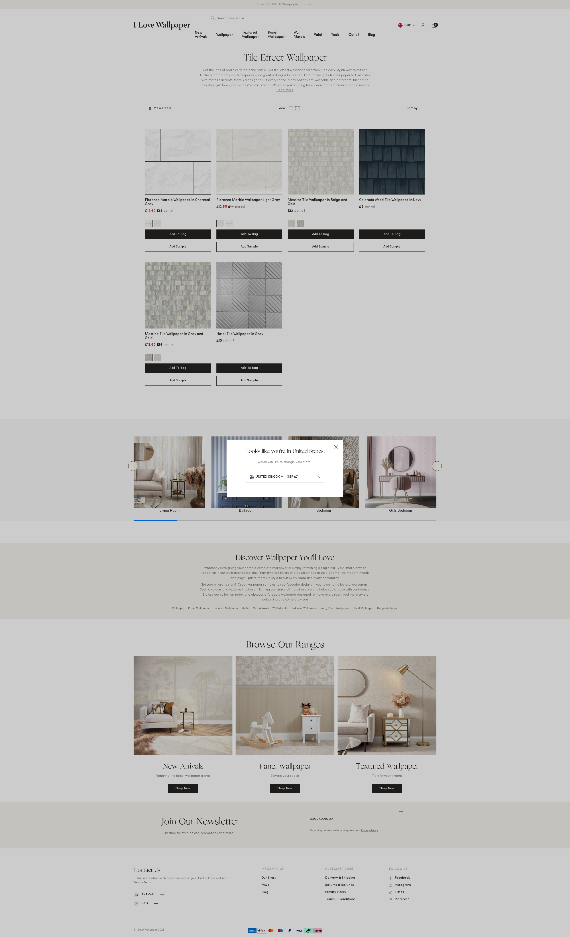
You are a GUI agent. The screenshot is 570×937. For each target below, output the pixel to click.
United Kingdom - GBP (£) (277, 477)
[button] (336, 447)
